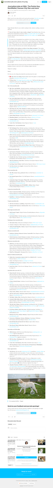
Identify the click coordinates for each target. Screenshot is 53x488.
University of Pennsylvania (25, 346)
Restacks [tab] (14, 424)
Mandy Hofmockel (13, 12)
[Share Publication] (40, 2)
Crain (34, 123)
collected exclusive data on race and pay (32, 50)
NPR (17, 138)
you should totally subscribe (33, 33)
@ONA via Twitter (21, 259)
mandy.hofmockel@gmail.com (22, 410)
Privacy (27, 480)
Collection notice (34, 480)
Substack (21, 485)
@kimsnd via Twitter (37, 266)
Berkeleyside (29, 158)
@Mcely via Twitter (36, 117)
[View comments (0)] (12, 16)
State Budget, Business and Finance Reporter (26, 310)
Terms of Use (31, 459)
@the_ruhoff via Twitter (25, 217)
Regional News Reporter (34, 311)
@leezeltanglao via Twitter (19, 113)
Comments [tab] (10, 424)
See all (9, 465)
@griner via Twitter (22, 106)
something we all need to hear (20, 78)
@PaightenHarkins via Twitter (29, 306)
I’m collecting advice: (16, 59)
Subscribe (44, 1)
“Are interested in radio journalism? (17, 366)
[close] (36, 441)
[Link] (6, 406)
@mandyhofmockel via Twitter (26, 146)
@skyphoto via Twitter (35, 250)
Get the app (32, 483)
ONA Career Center (40, 164)
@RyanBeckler (34, 95)
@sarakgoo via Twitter (28, 261)
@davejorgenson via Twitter (27, 133)
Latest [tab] (12, 437)
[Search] (38, 2)
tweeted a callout (40, 351)
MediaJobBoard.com (14, 162)
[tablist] (12, 424)
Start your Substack (23, 483)
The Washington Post (14, 133)
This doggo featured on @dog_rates (24, 80)
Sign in (49, 1)
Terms (30, 480)
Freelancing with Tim (26, 351)
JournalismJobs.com (14, 101)
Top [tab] (8, 437)
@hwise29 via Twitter (21, 289)
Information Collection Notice (26, 460)
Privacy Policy (34, 460)
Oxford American (37, 238)
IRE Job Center (32, 319)
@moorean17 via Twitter (37, 115)
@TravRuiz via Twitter (30, 186)
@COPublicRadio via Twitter (28, 302)
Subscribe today (38, 18)
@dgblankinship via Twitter (36, 225)
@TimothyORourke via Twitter (27, 155)
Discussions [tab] (16, 437)
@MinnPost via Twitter (37, 252)
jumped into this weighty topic (30, 35)
